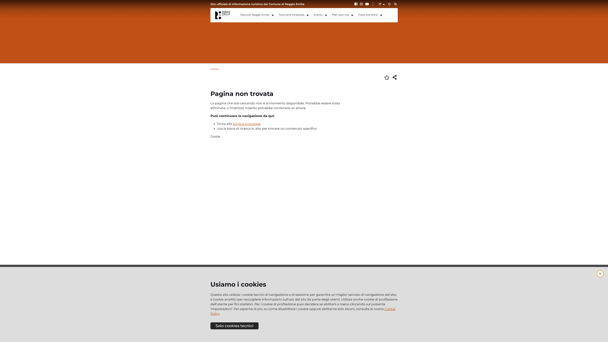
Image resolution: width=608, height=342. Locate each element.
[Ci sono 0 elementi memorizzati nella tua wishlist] (389, 4)
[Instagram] (361, 4)
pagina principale (247, 124)
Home (214, 69)
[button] (382, 4)
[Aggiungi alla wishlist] (387, 77)
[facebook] (356, 4)
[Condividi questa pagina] (395, 77)
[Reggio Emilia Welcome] (224, 15)
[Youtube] (367, 4)
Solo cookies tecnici (234, 325)
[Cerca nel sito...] (395, 4)
